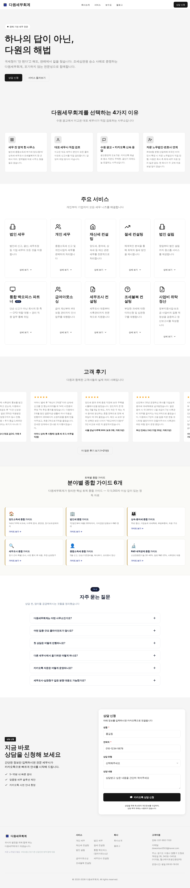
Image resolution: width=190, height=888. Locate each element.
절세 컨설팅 (99, 845)
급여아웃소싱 (82, 858)
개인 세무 (80, 840)
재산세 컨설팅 (82, 845)
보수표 (108, 5)
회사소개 (85, 5)
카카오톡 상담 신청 (144, 797)
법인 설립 (80, 850)
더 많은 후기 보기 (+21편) (95, 450)
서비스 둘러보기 (37, 77)
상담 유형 (107, 756)
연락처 (107, 742)
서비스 (97, 5)
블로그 (119, 5)
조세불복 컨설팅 (83, 863)
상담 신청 (180, 4)
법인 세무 (98, 840)
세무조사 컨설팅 (101, 858)
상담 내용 (107, 771)
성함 (106, 727)
